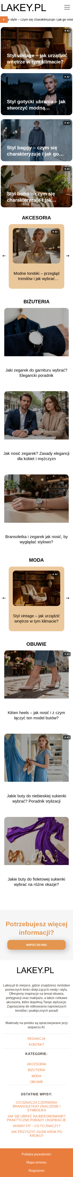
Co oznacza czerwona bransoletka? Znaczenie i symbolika (36, 1106)
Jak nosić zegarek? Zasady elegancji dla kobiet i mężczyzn (36, 456)
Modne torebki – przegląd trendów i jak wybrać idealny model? (36, 276)
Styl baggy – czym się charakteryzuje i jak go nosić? (33, 151)
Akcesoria (36, 217)
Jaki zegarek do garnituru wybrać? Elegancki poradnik (36, 373)
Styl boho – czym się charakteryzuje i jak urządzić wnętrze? (31, 197)
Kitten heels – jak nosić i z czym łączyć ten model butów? (36, 715)
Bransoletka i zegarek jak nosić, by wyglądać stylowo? (36, 539)
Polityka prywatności (36, 1154)
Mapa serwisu (36, 1162)
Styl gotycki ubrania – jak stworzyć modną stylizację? (36, 105)
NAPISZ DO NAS (36, 944)
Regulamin (36, 1170)
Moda (36, 560)
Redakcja (36, 1038)
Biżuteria (36, 301)
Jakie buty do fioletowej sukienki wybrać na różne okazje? (36, 882)
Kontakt (36, 1044)
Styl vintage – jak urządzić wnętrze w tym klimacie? (37, 58)
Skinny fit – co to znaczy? (36, 1126)
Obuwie (36, 644)
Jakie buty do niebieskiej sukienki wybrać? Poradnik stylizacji (36, 798)
